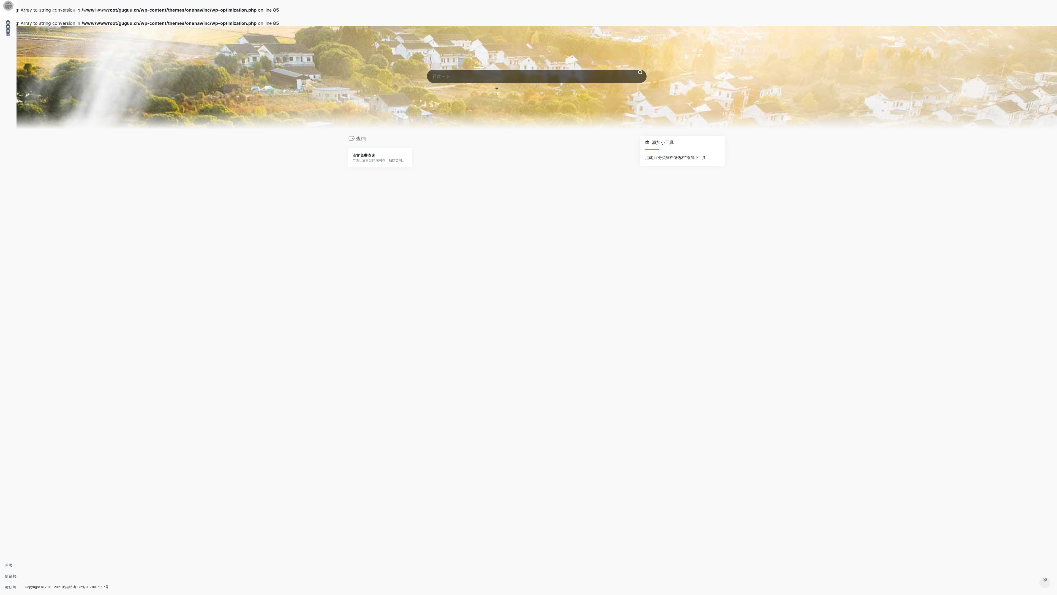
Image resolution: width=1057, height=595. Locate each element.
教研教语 (11, 589)
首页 (9, 565)
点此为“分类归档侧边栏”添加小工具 (675, 157)
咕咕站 (67, 587)
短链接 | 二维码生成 (11, 578)
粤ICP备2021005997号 (90, 587)
